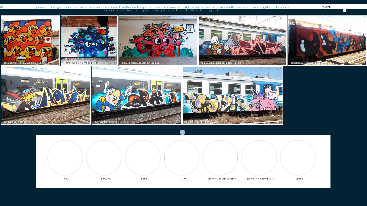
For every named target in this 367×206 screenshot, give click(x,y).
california (187, 7)
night (211, 10)
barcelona (159, 7)
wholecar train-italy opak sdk (307, 63)
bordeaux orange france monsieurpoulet (27, 63)
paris (39, 7)
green (146, 10)
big (219, 10)
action (200, 10)
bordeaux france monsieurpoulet (140, 63)
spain (145, 7)
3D (192, 10)
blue (156, 10)
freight (263, 7)
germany (63, 7)
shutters (126, 10)
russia (91, 7)
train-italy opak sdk (15, 122)
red (137, 10)
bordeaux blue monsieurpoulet (82, 63)
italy (75, 7)
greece (173, 7)
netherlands (130, 7)
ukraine (102, 7)
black (184, 10)
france (50, 7)
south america (236, 7)
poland (115, 7)
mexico (209, 7)
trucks (274, 7)
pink (175, 10)
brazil (219, 7)
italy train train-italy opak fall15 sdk (221, 63)
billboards (111, 10)
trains (252, 7)
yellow (165, 10)
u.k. (82, 7)
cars (285, 7)
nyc (198, 7)
